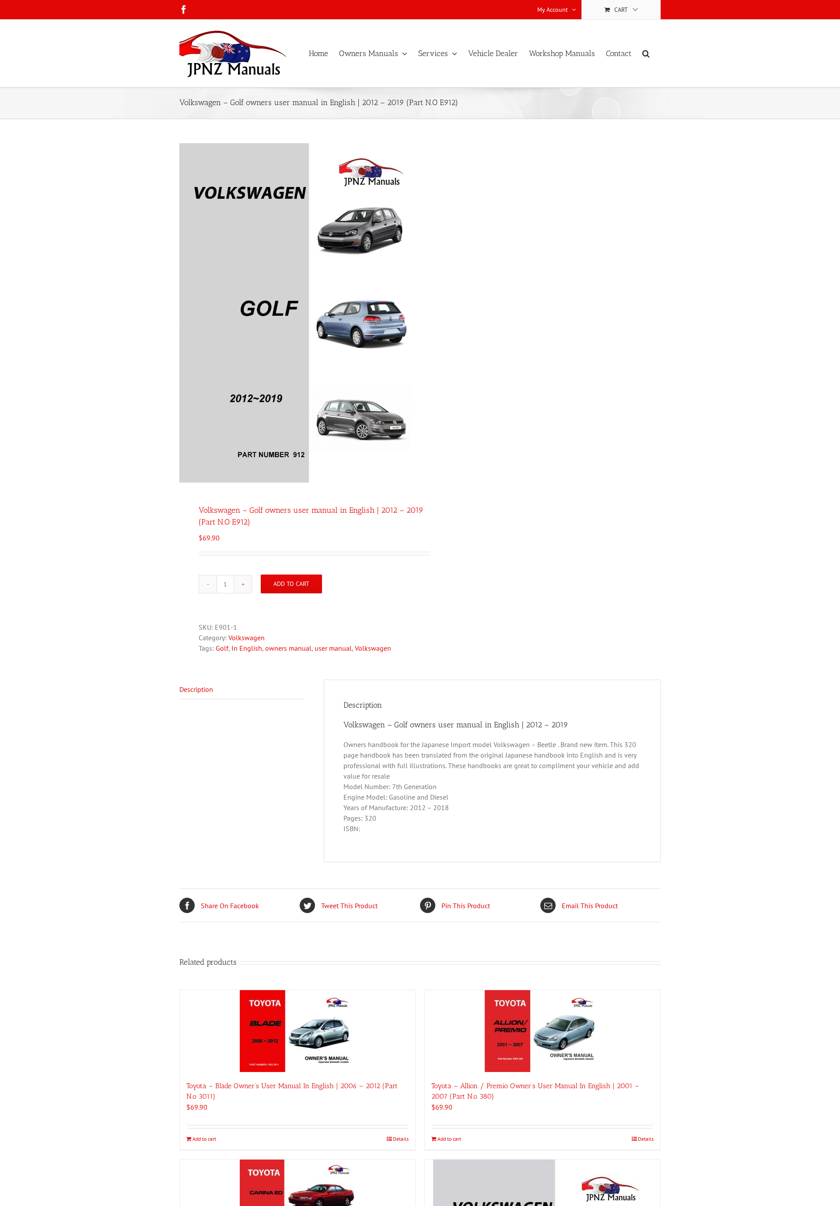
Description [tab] (196, 689)
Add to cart (291, 584)
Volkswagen (246, 637)
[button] (646, 53)
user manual (333, 648)
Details (401, 1138)
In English (246, 648)
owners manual (288, 648)
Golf (222, 648)
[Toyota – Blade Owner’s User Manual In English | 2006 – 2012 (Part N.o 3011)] (297, 1031)
